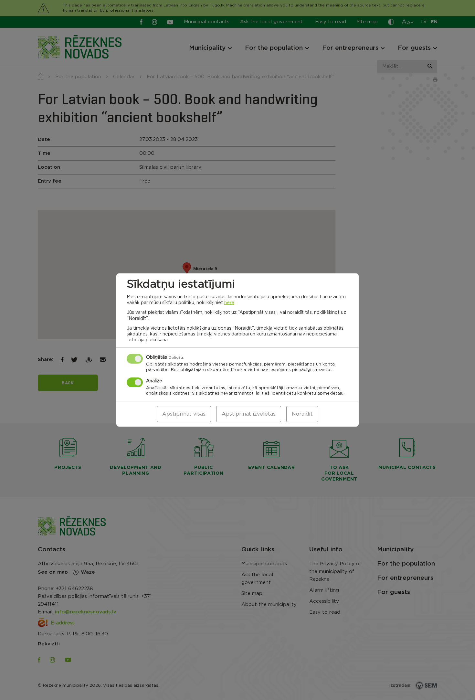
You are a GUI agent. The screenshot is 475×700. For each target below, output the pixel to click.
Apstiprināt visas (184, 414)
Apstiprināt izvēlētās (249, 414)
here (229, 303)
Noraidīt (302, 414)
